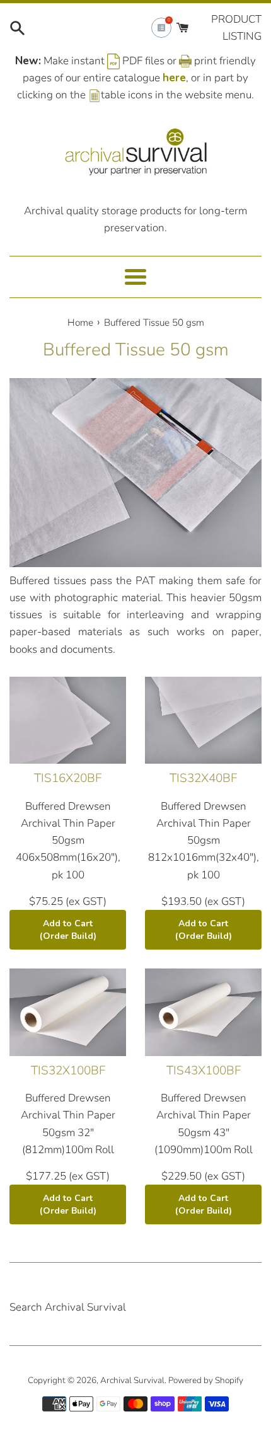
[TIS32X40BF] (203, 720)
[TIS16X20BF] (67, 720)
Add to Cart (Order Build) (68, 929)
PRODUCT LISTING (236, 27)
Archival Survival (132, 1380)
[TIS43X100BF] (203, 1012)
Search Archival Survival (67, 1307)
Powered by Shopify (205, 1380)
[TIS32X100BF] (67, 1012)
